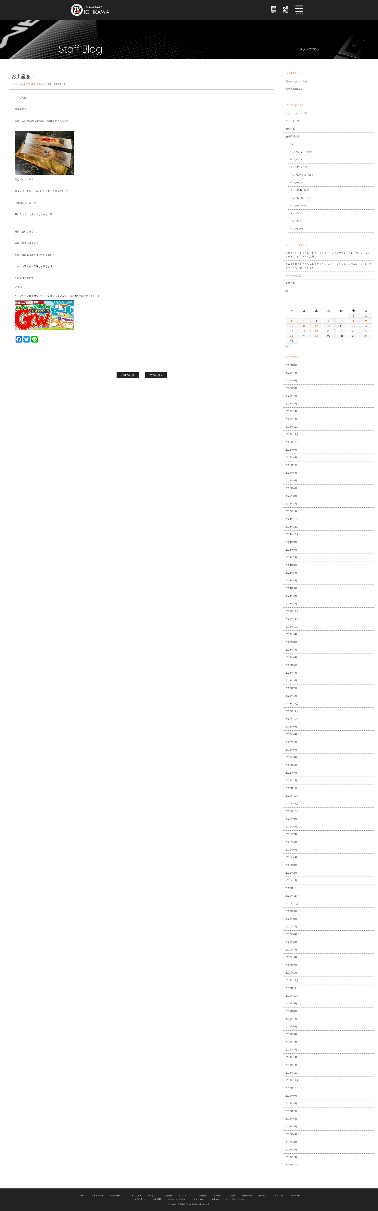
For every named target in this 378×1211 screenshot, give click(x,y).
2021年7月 (291, 834)
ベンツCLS (296, 159)
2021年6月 (291, 842)
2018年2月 (291, 1149)
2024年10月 (291, 534)
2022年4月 (291, 765)
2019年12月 (291, 980)
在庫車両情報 (97, 1195)
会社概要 (157, 1199)
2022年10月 (291, 719)
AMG (292, 144)
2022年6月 (291, 749)
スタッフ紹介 (278, 1195)
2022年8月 (291, 734)
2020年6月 (291, 934)
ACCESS (285, 12)
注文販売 (231, 1195)
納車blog (216, 1199)
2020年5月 (291, 942)
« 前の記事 (127, 375)
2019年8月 (291, 1011)
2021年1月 (291, 880)
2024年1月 (291, 603)
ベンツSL (295, 213)
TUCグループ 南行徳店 (118, 10)
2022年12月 (291, 703)
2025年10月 (291, 442)
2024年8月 (291, 549)
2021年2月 (291, 872)
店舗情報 (168, 1195)
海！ (287, 290)
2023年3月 (291, 680)
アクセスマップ (185, 1195)
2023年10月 (291, 626)
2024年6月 (291, 565)
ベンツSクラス (298, 228)
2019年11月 (291, 988)
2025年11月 (291, 434)
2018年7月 (291, 1111)
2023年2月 (291, 688)
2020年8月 (291, 919)
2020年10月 (291, 903)
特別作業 (217, 1195)
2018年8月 (291, 1103)
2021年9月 (291, 819)
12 (316, 325)
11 (304, 325)
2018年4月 (291, 1134)
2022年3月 (291, 772)
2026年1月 (291, 419)
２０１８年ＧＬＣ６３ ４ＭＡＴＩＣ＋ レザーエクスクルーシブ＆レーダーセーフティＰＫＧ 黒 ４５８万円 (328, 266)
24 (291, 336)
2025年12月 (291, 426)
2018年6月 (291, 1119)
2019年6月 (291, 1026)
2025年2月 (291, 503)
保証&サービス (116, 1195)
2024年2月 (291, 596)
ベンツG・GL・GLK (300, 198)
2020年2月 (291, 965)
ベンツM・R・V (298, 205)
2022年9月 (291, 726)
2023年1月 (291, 696)
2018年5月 (291, 1126)
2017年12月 (291, 1165)
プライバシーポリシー (177, 1199)
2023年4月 (291, 672)
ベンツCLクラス (298, 167)
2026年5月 (291, 388)
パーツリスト (135, 1195)
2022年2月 (291, 780)
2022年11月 (291, 711)
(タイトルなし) (293, 275)
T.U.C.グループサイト (235, 1199)
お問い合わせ (140, 1199)
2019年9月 (291, 1003)
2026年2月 (291, 411)
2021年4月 (291, 857)
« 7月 (288, 346)
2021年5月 (291, 849)
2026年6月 (291, 380)
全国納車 (203, 1195)
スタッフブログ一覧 (57, 84)
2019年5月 (291, 1034)
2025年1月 (291, 511)
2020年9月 (291, 911)
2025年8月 (291, 457)
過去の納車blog (293, 89)
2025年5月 (291, 480)
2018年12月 (291, 1072)
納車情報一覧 (292, 136)
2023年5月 (291, 665)
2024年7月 (291, 557)
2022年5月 (291, 757)
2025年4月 (291, 488)
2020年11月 (291, 895)
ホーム (82, 1195)
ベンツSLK (296, 221)
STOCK (273, 12)
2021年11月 (291, 803)
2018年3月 (291, 1142)
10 (291, 325)
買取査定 (262, 1195)
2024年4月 (291, 580)
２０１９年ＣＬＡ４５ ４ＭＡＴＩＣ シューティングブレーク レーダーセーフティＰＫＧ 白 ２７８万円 (327, 255)
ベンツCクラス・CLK (301, 175)
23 (366, 330)
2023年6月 (291, 657)
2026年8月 (291, 365)
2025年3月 (291, 496)
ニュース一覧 (292, 121)
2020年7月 (291, 926)
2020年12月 (291, 888)
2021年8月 (291, 826)
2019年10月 (291, 995)
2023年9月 (291, 634)
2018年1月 (291, 1157)
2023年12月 (291, 611)
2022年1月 (291, 788)
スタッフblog (199, 1199)
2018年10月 (291, 1088)
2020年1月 (291, 972)
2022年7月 (291, 742)
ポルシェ (290, 128)
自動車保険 (247, 1195)
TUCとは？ (153, 1195)
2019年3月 (291, 1049)
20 (328, 330)
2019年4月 (291, 1042)
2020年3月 (291, 957)
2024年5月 (291, 572)
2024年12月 (291, 519)
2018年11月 (291, 1080)
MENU (299, 10)
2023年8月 (291, 642)
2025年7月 (291, 465)
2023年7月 (291, 649)
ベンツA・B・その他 (301, 151)
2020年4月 (291, 949)
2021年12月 (291, 796)
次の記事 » (156, 375)
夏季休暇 (290, 283)
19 (316, 330)
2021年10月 (291, 811)
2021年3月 (291, 865)
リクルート (296, 1195)
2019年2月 (291, 1057)
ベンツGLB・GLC (299, 190)
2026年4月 (291, 396)
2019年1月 (291, 1065)
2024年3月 (291, 588)
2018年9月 (291, 1095)
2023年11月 (291, 619)
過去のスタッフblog (296, 81)
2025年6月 (291, 473)
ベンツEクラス (298, 182)
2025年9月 (291, 449)
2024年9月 (291, 542)
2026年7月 (291, 373)
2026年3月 (291, 403)
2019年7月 (291, 1019)
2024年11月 (291, 526)
